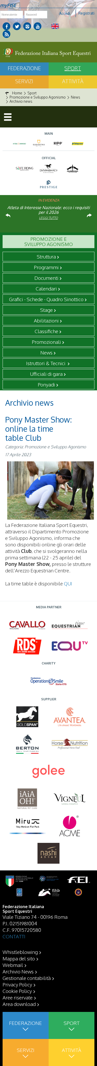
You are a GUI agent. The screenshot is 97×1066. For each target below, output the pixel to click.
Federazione (24, 68)
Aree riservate (18, 997)
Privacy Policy (17, 984)
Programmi (46, 267)
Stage (46, 310)
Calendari (46, 288)
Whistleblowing (20, 952)
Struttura (46, 256)
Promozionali (46, 342)
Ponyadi (46, 384)
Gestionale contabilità (27, 978)
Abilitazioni (46, 320)
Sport (71, 1023)
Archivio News (18, 971)
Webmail (13, 965)
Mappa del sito (19, 958)
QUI (68, 583)
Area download (19, 1004)
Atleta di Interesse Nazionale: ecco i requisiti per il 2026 (48, 210)
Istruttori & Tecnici (46, 363)
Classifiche (46, 331)
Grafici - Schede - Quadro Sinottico (46, 299)
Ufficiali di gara (46, 374)
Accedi (64, 13)
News (46, 352)
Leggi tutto (48, 218)
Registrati (86, 13)
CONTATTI (14, 936)
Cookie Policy (17, 991)
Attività (71, 1050)
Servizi (24, 81)
